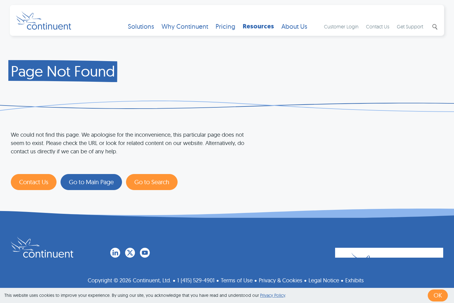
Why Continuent (185, 26)
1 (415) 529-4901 (196, 280)
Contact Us (377, 26)
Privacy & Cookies (280, 280)
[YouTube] (145, 253)
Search (434, 27)
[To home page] (42, 247)
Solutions (141, 26)
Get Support (410, 26)
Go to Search (151, 182)
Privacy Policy (272, 295)
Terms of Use (237, 280)
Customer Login (341, 26)
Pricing (225, 26)
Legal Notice (324, 280)
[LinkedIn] (115, 253)
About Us (294, 26)
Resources (258, 26)
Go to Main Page (91, 182)
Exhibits (354, 280)
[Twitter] (130, 253)
